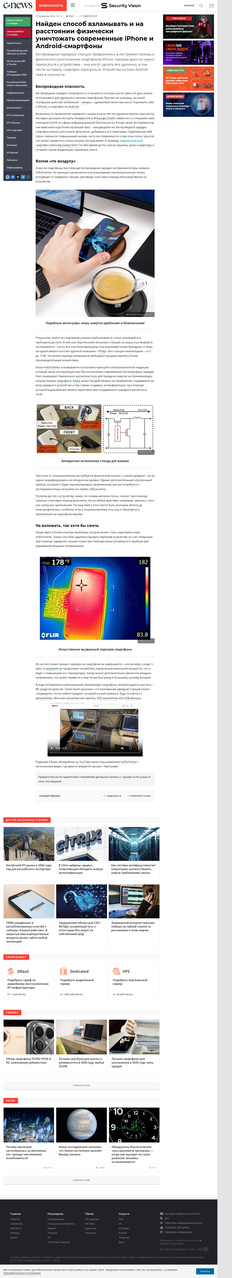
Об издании (92, 1219)
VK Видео (124, 1228)
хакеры (86, 102)
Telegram (124, 1237)
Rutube (123, 1232)
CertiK (54, 122)
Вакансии (90, 1228)
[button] (201, 6)
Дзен (121, 1242)
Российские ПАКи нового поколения (17, 84)
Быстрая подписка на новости (182, 1213)
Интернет (12, 145)
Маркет (52, 1228)
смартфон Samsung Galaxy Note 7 (58, 145)
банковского (131, 509)
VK (120, 1223)
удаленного (67, 98)
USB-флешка (132, 698)
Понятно (205, 1271)
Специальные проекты (61, 1223)
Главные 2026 (16, 73)
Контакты (90, 1232)
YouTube (85, 762)
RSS (167, 1218)
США (111, 118)
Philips (102, 351)
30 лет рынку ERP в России (16, 63)
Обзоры (14, 1232)
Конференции (56, 1219)
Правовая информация (178, 1232)
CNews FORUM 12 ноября (14, 22)
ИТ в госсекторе (15, 115)
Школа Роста (14, 43)
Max (121, 1219)
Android (73, 106)
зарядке (141, 127)
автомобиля (44, 698)
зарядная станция (128, 689)
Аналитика (16, 1223)
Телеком (11, 137)
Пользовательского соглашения (22, 1273)
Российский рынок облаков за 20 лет (17, 52)
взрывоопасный (131, 141)
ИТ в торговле (14, 130)
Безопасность (51, 5)
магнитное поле (86, 376)
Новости (15, 1219)
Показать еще (81, 1085)
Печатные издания (59, 1242)
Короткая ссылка (140, 796)
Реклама (90, 1223)
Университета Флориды (90, 118)
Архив (13, 1237)
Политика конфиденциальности (183, 1222)
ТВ (49, 1237)
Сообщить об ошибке (177, 1227)
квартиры (145, 145)
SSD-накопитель (107, 698)
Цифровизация (15, 92)
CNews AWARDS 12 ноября (15, 33)
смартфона (64, 381)
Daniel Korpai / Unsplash (142, 314)
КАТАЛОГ (189, 5)
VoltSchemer (52, 367)
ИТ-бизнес (12, 152)
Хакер (76, 381)
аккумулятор (54, 668)
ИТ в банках (13, 122)
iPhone (42, 106)
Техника (52, 1232)
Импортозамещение (18, 100)
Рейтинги (12, 160)
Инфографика (14, 167)
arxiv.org (149, 452)
